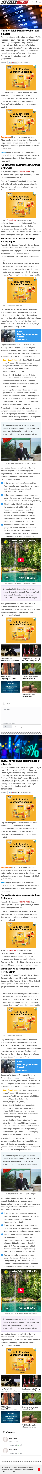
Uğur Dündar (13, 1438)
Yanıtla (11, 1445)
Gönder (7, 727)
